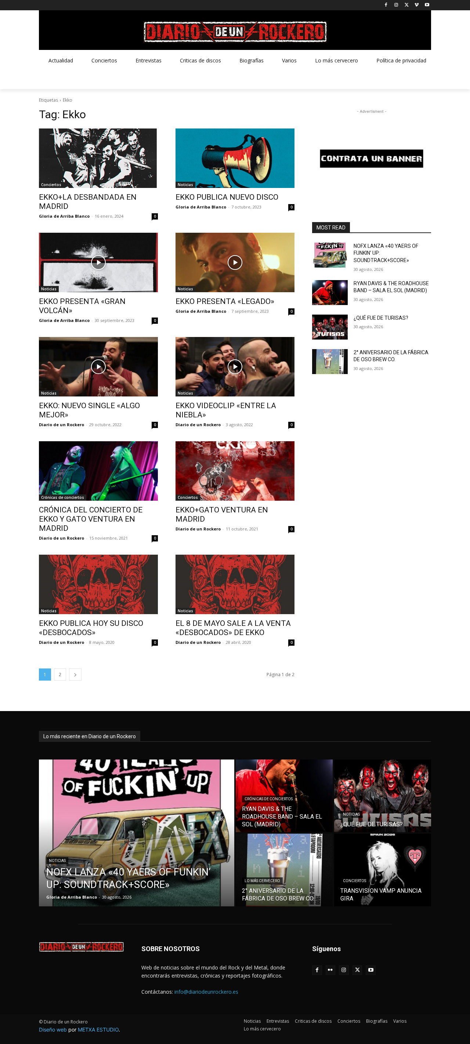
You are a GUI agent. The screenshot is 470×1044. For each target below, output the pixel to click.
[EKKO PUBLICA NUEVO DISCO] (235, 158)
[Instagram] (396, 5)
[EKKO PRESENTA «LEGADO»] (235, 262)
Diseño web (53, 1029)
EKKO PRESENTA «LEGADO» (225, 301)
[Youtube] (427, 5)
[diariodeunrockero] (235, 32)
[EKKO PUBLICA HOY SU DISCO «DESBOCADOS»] (98, 584)
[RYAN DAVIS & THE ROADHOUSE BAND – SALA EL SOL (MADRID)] (330, 292)
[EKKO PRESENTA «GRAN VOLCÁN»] (98, 262)
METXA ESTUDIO (98, 1029)
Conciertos (51, 184)
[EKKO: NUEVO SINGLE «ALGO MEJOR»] (98, 366)
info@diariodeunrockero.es (206, 991)
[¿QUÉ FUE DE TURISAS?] (330, 327)
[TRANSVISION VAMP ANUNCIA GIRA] (382, 870)
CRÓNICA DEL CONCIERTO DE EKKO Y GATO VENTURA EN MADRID (90, 519)
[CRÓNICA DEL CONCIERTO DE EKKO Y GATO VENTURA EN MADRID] (98, 471)
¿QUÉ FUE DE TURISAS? (381, 318)
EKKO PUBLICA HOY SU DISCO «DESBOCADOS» (91, 628)
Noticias (185, 184)
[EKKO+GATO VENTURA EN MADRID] (235, 471)
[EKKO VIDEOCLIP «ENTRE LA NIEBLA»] (235, 366)
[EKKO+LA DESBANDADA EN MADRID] (98, 158)
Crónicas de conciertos (62, 497)
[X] (406, 5)
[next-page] (75, 674)
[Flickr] (331, 970)
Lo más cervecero (262, 881)
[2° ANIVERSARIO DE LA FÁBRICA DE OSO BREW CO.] (330, 361)
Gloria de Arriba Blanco (64, 216)
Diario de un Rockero (61, 424)
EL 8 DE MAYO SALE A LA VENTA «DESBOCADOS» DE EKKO (233, 628)
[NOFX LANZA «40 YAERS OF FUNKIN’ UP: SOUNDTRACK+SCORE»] (330, 255)
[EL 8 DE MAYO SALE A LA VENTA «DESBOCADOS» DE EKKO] (235, 584)
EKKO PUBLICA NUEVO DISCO (227, 197)
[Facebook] (386, 5)
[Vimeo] (416, 5)
